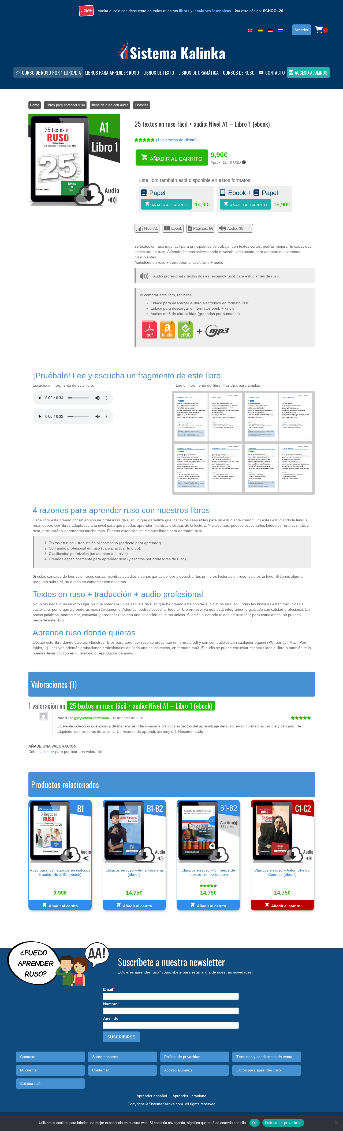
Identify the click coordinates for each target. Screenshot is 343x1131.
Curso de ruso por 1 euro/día (51, 72)
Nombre (110, 1004)
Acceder (301, 30)
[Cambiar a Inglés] (250, 29)
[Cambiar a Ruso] (280, 29)
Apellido (110, 1018)
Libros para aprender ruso (112, 72)
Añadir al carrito (176, 159)
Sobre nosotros (105, 1057)
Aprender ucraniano (189, 1096)
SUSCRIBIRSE (121, 1037)
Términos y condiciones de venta (264, 1057)
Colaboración (31, 1084)
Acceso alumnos (311, 72)
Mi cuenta (28, 1070)
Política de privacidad (182, 1057)
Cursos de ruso (239, 72)
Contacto (275, 72)
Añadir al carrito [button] (63, 906)
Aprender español (152, 1096)
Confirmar (100, 1070)
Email (108, 989)
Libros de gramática (198, 72)
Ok (254, 1122)
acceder (47, 751)
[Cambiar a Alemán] (270, 29)
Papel (157, 192)
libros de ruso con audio (109, 105)
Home (34, 105)
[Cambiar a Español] (260, 29)
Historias (141, 105)
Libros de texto (158, 72)
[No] (336, 1122)
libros (184, 11)
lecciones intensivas (212, 11)
